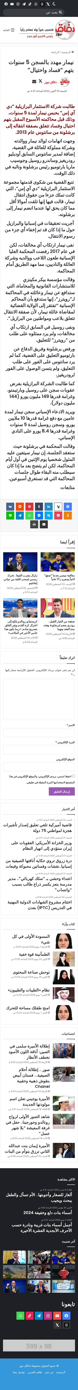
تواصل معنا (19, 1372)
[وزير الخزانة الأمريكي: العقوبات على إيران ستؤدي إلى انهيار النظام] (14, 1257)
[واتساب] (29, 515)
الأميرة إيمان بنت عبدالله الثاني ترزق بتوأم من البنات (27, 1148)
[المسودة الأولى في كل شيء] (64, 941)
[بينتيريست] (29, 507)
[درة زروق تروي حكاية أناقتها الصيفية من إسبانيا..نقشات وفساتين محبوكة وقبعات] (63, 1271)
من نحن (49, 1372)
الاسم (71, 725)
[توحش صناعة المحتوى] (64, 976)
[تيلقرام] (20, 515)
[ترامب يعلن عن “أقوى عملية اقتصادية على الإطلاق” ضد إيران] (39, 1286)
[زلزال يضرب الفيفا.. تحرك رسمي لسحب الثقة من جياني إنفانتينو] (20, 562)
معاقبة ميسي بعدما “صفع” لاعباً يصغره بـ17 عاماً (59, 577)
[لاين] (10, 515)
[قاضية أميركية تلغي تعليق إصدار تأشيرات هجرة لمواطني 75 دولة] (39, 1257)
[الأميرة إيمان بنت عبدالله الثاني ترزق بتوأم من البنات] (64, 1150)
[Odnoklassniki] (68, 515)
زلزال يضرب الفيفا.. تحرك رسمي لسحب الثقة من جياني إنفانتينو (20, 579)
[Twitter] (48, 4)
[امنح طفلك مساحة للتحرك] (64, 1012)
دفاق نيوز (50, 82)
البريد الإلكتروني (65, 742)
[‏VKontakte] (10, 507)
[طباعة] (34, 524)
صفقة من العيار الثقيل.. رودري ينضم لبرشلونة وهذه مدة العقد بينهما (59, 625)
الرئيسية (66, 52)
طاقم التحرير (35, 1372)
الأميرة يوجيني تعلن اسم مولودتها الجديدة (30, 1101)
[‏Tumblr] (39, 507)
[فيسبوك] (68, 507)
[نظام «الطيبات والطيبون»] (64, 994)
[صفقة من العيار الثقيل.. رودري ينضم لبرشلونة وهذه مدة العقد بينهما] (58, 608)
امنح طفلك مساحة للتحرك (28, 1008)
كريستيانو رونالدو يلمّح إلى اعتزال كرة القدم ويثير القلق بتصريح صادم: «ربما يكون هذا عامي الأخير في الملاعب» (20, 627)
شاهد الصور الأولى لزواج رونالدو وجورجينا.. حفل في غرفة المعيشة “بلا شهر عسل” (28, 1125)
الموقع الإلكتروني (65, 759)
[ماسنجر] (39, 515)
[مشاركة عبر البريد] (44, 524)
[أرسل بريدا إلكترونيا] (34, 81)
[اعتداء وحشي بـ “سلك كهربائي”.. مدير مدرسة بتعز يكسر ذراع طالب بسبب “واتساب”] (14, 1271)
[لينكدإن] (49, 507)
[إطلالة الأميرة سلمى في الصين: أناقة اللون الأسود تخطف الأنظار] (64, 1050)
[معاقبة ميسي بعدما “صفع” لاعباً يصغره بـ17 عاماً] (58, 562)
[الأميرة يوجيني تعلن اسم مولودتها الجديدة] (64, 1103)
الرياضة (55, 52)
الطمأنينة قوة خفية (34, 954)
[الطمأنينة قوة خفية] (64, 959)
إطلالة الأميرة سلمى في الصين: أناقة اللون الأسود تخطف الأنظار (29, 1051)
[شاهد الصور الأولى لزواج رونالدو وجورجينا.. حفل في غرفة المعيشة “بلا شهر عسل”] (64, 1121)
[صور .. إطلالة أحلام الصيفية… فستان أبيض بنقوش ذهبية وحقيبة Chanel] (64, 1074)
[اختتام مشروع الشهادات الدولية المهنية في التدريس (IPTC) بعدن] (63, 1286)
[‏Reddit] (20, 507)
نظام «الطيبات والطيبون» (29, 990)
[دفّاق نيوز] (46, 30)
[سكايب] (49, 515)
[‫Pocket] (58, 515)
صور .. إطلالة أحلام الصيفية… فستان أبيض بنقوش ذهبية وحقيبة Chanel (31, 1078)
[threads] (42, 4)
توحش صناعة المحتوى (31, 972)
